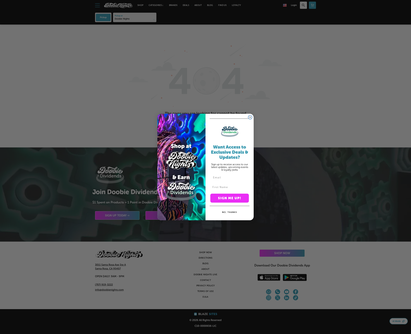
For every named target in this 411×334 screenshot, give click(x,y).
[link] (229, 131)
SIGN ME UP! (229, 198)
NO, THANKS (229, 212)
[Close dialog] (250, 117)
